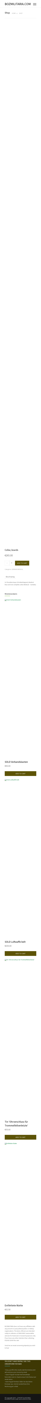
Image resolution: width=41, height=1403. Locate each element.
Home (14, 13)
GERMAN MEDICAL (17, 569)
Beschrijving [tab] (10, 577)
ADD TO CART (22, 563)
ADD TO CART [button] (21, 954)
